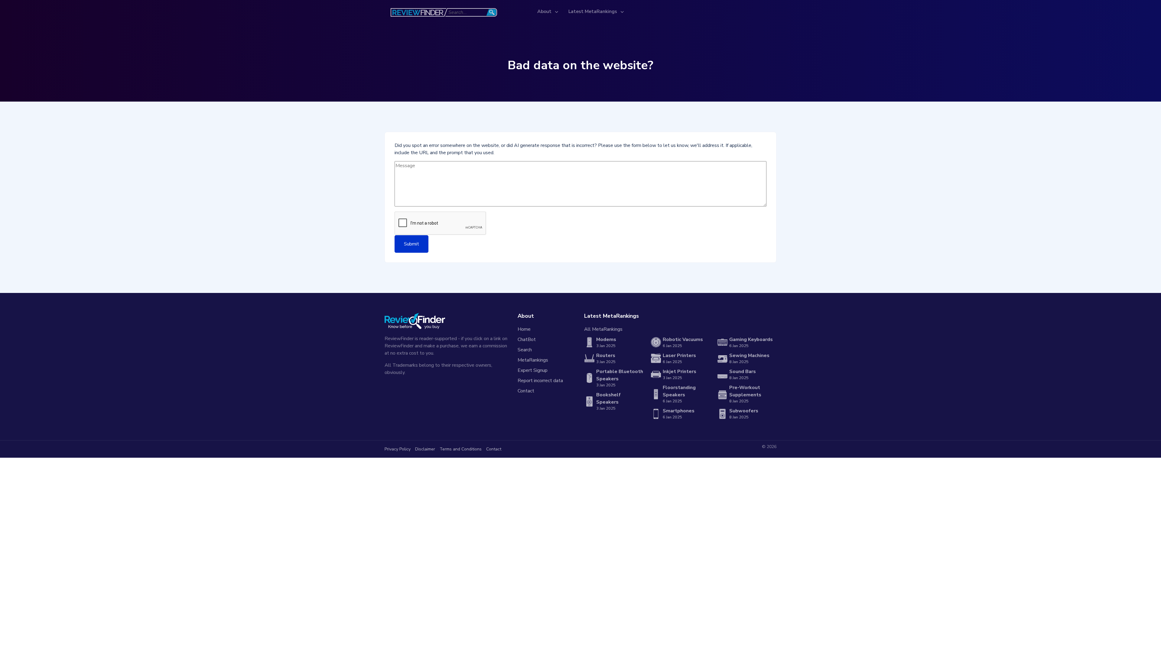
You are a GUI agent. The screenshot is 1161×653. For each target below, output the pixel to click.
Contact (526, 391)
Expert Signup (533, 370)
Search (525, 349)
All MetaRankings (603, 329)
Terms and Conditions (461, 449)
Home (524, 329)
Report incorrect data (540, 380)
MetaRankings (533, 360)
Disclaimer (425, 449)
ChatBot (527, 339)
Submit (411, 244)
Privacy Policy (398, 449)
